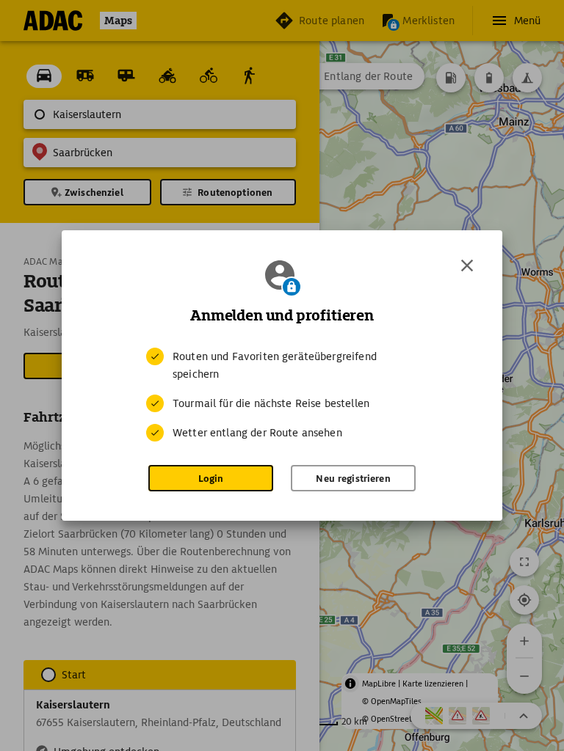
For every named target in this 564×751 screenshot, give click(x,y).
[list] (282, 395)
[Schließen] (467, 265)
